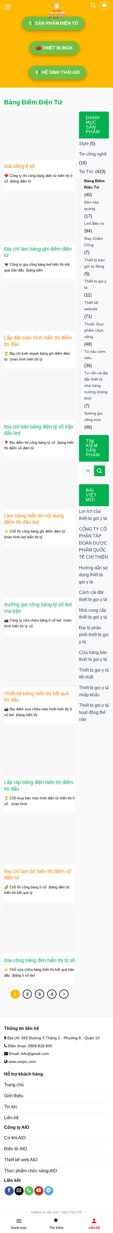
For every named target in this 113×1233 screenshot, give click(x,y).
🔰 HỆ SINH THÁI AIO (57, 72)
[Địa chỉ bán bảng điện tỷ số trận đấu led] (39, 396)
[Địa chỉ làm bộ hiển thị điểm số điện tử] (39, 841)
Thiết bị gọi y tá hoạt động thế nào (94, 712)
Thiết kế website (91, 305)
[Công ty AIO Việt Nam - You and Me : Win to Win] (57, 9)
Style (84, 143)
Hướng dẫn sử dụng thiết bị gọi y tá (93, 575)
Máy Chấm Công (93, 241)
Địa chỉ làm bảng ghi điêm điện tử (38, 252)
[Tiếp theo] (64, 994)
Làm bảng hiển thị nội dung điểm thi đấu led (34, 519)
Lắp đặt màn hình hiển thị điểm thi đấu (38, 341)
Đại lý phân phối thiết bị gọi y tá (94, 634)
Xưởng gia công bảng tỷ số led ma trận (38, 608)
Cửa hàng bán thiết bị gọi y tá (93, 656)
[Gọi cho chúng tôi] (28, 1190)
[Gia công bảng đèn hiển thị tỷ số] (39, 929)
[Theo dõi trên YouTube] (38, 1190)
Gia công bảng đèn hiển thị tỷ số (39, 960)
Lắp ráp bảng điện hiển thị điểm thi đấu (38, 785)
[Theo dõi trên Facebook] (9, 1190)
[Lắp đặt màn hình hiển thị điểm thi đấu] (39, 307)
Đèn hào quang (91, 205)
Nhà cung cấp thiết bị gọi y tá (93, 614)
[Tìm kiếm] (93, 5)
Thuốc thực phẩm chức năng (94, 330)
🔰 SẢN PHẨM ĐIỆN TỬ (53, 23)
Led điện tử (94, 223)
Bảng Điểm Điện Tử (94, 184)
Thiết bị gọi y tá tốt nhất (94, 674)
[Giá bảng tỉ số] (39, 136)
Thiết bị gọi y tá (95, 284)
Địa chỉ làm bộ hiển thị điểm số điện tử (37, 874)
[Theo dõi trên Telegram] (48, 1190)
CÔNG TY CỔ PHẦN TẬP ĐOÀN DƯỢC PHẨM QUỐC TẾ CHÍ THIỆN (93, 543)
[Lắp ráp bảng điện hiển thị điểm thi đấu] (39, 752)
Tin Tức (86, 171)
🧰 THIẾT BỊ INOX (54, 48)
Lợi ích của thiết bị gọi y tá (93, 515)
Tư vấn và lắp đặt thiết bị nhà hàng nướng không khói (96, 385)
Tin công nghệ (93, 154)
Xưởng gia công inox (93, 416)
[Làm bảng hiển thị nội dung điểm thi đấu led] (39, 485)
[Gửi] (99, 471)
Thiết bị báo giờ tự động (94, 263)
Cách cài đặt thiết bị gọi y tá (93, 596)
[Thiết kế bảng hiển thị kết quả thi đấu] (39, 663)
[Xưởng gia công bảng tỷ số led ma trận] (39, 574)
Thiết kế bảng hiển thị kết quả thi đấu (36, 697)
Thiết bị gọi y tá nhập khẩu (94, 691)
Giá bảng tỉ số (19, 166)
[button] (8, 7)
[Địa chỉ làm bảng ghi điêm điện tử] (39, 218)
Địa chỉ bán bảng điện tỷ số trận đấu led (39, 430)
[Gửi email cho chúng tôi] (19, 1190)
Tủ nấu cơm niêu (94, 354)
